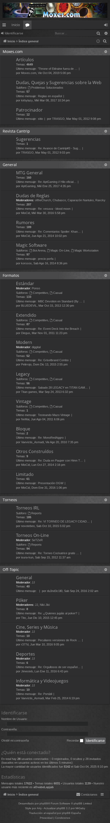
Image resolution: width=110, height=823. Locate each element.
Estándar (25, 283)
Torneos (10, 499)
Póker (22, 600)
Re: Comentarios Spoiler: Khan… (59, 231)
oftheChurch (43, 200)
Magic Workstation (86, 250)
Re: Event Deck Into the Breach (58, 328)
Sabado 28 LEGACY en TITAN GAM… (63, 387)
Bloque (23, 429)
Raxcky (100, 200)
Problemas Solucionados (47, 87)
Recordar (73, 740)
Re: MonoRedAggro (51, 437)
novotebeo (28, 526)
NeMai (25, 419)
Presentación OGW (50, 483)
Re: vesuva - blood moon (54, 208)
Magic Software (31, 245)
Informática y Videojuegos (42, 681)
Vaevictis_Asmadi (32, 442)
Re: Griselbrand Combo (53, 360)
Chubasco (59, 200)
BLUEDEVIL (29, 305)
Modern (24, 342)
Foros (28, 25)
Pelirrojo (26, 364)
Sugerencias (28, 139)
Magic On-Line (59, 250)
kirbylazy (27, 100)
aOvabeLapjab (43, 787)
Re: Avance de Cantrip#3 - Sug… (59, 148)
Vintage (23, 401)
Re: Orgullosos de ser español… (59, 667)
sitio (40, 118)
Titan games (29, 391)
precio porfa (45, 258)
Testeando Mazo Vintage (54, 415)
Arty (39, 808)
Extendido (26, 315)
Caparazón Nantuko (81, 200)
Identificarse (14, 33)
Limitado (25, 474)
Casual (57, 292)
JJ (33, 582)
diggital (36, 347)
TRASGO (58, 118)
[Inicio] (55, 10)
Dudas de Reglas (32, 196)
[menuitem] (105, 41)
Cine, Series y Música (37, 627)
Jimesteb (27, 671)
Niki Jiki (45, 604)
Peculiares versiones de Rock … (59, 640)
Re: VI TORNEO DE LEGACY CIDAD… (64, 521)
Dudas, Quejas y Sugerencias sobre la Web (58, 82)
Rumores (25, 222)
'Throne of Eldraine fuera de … (57, 68)
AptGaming (28, 186)
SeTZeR (37, 540)
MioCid (25, 213)
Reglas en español (50, 96)
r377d (25, 644)
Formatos (11, 275)
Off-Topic (11, 569)
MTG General (29, 173)
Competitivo (40, 292)
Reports (36, 513)
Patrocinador (29, 110)
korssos (26, 263)
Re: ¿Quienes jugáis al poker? (57, 613)
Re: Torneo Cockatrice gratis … (58, 553)
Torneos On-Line (32, 535)
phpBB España (71, 813)
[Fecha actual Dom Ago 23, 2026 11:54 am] (98, 41)
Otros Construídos (34, 451)
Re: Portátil (45, 694)
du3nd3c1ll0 (54, 590)
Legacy (23, 374)
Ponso (36, 288)
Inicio (15, 24)
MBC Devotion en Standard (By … (60, 301)
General (10, 164)
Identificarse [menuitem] (107, 25)
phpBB (44, 803)
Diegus (25, 333)
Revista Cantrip (16, 131)
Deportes (25, 654)
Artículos (25, 60)
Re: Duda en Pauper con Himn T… (60, 460)
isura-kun (27, 557)
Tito (23, 617)
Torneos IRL (27, 508)
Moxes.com (13, 51)
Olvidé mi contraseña (15, 740)
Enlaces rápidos (5, 25)
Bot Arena (39, 250)
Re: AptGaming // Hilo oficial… (57, 181)
